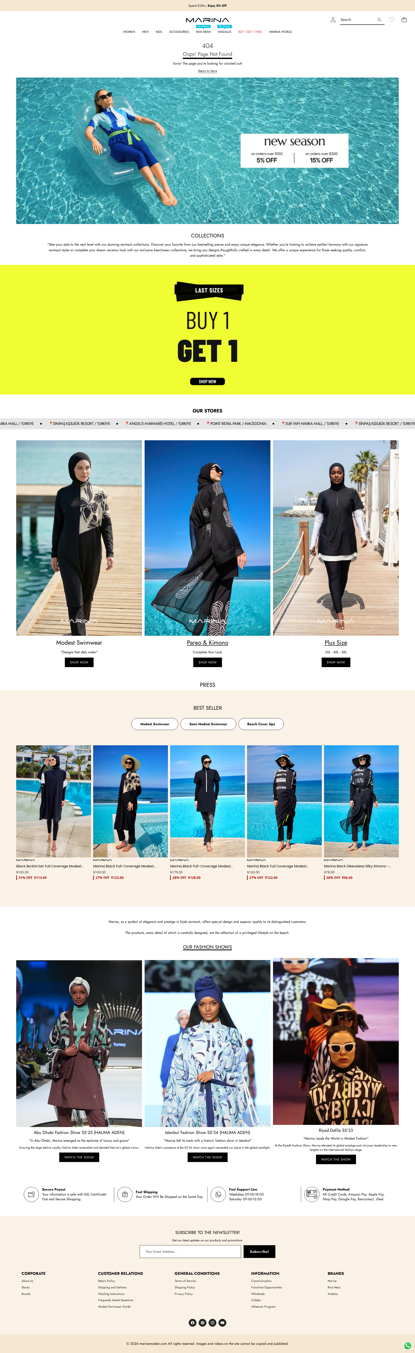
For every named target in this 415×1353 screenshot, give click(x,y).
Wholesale (258, 1294)
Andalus (333, 1294)
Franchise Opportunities (266, 1287)
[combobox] (362, 19)
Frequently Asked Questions (115, 1300)
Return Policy (106, 1281)
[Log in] (333, 19)
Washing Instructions (111, 1294)
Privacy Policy (184, 1294)
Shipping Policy (185, 1287)
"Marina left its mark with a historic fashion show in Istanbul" (207, 1140)
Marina (332, 1281)
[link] (392, 19)
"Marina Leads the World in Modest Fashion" (336, 1138)
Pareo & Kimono (207, 642)
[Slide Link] (207, 151)
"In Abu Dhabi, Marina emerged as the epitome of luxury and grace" (79, 1140)
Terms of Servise (185, 1281)
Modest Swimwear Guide (114, 1306)
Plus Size (336, 642)
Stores (26, 1287)
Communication (261, 1281)
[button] (400, 5)
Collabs (256, 1300)
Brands (26, 1294)
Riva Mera (334, 1287)
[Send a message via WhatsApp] (408, 1346)
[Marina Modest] (207, 20)
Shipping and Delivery (112, 1287)
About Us (27, 1281)
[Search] (379, 19)
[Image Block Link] (79, 538)
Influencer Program (263, 1306)
